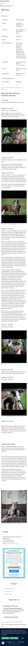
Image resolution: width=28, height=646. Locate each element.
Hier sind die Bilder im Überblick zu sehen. (11, 363)
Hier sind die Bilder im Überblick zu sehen (11, 152)
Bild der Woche (8, 594)
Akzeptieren (14, 571)
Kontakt (16, 622)
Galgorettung (5, 1)
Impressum (4, 622)
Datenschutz (10, 622)
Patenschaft (19, 65)
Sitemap (21, 622)
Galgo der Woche (9, 591)
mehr (22, 638)
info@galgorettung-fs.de (12, 543)
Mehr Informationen (14, 567)
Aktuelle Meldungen (9, 588)
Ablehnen (5, 638)
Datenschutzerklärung (16, 644)
